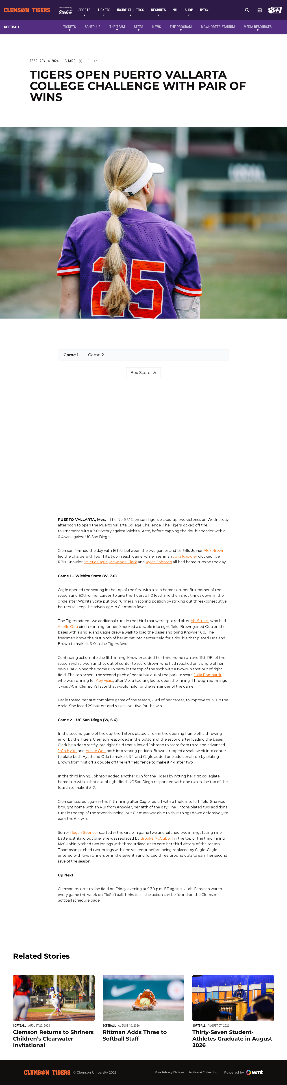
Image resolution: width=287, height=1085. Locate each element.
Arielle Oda (68, 627)
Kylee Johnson (159, 562)
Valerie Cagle (96, 562)
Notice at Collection (203, 1072)
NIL (175, 10)
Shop (189, 10)
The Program (181, 27)
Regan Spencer (84, 832)
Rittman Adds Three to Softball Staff (135, 1035)
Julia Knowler (185, 556)
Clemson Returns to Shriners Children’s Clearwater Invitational (53, 1038)
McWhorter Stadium (218, 27)
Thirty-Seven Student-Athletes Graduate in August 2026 (232, 1038)
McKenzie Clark (123, 562)
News (156, 27)
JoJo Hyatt (67, 751)
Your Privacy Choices (169, 1072)
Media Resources (258, 27)
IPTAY (204, 10)
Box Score (140, 372)
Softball (19, 1025)
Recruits (158, 10)
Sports (84, 10)
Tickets (104, 10)
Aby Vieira (104, 680)
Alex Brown (214, 550)
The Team (117, 27)
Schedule (259, 10)
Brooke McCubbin (156, 838)
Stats (138, 27)
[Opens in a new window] (275, 10)
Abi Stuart (200, 621)
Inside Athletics (130, 10)
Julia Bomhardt (208, 675)
